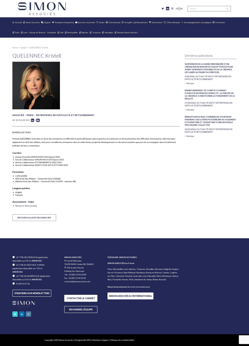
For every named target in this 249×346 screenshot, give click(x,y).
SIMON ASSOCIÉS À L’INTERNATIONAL (130, 296)
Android (36, 260)
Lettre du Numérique (27, 276)
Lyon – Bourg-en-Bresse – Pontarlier (39, 32)
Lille (62, 32)
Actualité (128, 22)
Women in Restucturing (26, 206)
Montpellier (72, 32)
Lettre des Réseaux (26, 257)
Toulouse (96, 32)
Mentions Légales (100, 340)
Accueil (18, 22)
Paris (17, 32)
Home (15, 47)
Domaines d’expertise (64, 22)
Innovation (220, 22)
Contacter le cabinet (81, 298)
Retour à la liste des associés (34, 217)
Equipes (47, 22)
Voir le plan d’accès (75, 267)
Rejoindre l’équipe (81, 309)
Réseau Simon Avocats (127, 32)
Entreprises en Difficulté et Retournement (65, 115)
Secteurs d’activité (86, 22)
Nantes (85, 32)
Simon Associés (33, 22)
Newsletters (142, 22)
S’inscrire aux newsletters (31, 293)
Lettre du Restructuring (30, 265)
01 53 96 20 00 (20, 120)
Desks (102, 22)
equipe (23, 47)
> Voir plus (189, 83)
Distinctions (157, 22)
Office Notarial (173, 22)
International (114, 22)
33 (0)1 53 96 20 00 (77, 274)
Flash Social (23, 283)
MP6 (89, 340)
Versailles (109, 32)
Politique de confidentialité (122, 340)
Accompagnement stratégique (197, 22)
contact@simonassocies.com (77, 281)
